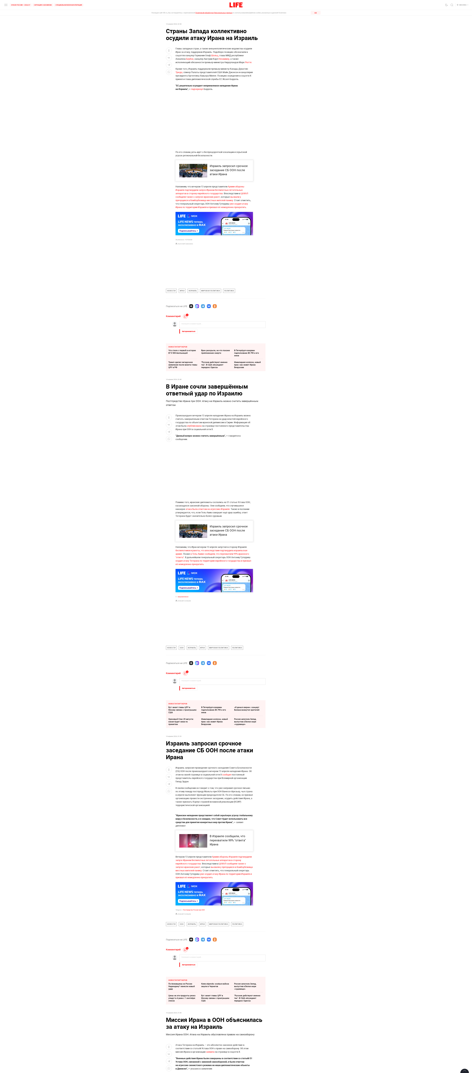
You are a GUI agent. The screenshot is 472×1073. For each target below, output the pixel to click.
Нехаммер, (224, 58)
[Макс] (197, 306)
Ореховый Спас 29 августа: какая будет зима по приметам (181, 722)
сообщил (226, 774)
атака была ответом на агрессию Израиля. (208, 509)
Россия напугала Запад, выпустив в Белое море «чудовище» (245, 722)
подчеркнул (197, 89)
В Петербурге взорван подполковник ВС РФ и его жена (246, 353)
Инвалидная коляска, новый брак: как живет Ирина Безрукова (247, 365)
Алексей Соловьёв (184, 601)
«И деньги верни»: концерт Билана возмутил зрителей (246, 708)
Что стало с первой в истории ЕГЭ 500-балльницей (182, 351)
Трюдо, (179, 72)
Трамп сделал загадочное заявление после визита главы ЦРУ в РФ (182, 365)
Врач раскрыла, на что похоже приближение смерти (215, 351)
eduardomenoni (183, 597)
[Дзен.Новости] (191, 306)
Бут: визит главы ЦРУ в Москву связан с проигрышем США (182, 710)
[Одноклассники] (214, 306)
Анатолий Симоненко (185, 244)
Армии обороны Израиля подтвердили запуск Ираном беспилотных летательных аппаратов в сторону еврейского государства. (210, 190)
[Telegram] (202, 306)
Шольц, (215, 55)
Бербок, (190, 58)
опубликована (194, 425)
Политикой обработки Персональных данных (213, 13)
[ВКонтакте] (208, 306)
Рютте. (248, 62)
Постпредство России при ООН (194, 963)
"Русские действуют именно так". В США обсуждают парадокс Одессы (214, 365)
